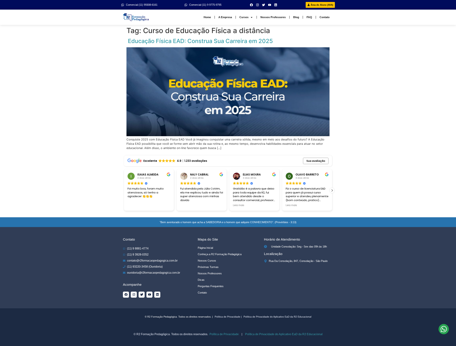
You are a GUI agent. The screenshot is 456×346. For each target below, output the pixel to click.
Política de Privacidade (224, 334)
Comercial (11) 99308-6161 (141, 4)
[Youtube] (270, 5)
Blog (296, 17)
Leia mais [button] (238, 205)
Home (207, 17)
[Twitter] (264, 5)
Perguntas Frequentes (211, 286)
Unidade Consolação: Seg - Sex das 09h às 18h (299, 246)
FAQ (309, 17)
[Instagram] (258, 5)
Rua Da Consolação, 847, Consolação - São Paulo (298, 260)
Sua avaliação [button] (315, 161)
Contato (325, 17)
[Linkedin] (276, 5)
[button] (332, 190)
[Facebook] (251, 5)
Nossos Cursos (207, 260)
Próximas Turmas (208, 266)
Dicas (201, 279)
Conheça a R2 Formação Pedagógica (220, 254)
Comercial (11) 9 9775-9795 (205, 4)
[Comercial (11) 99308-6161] (122, 4)
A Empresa (225, 17)
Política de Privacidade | (228, 316)
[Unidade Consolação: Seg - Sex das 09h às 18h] (265, 246)
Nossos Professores (273, 17)
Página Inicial (205, 247)
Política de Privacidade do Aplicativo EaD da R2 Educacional (277, 316)
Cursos (243, 17)
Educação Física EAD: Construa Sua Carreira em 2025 (199, 41)
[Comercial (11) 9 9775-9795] (185, 4)
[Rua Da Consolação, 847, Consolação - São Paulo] (265, 261)
